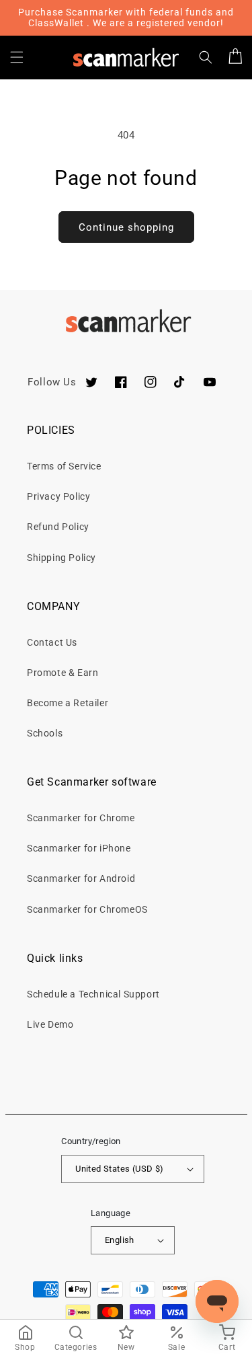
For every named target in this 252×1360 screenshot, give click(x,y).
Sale (176, 1347)
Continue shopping (126, 227)
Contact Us (52, 642)
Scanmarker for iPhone (79, 848)
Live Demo (50, 1024)
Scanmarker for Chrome (81, 818)
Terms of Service (64, 466)
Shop (25, 1347)
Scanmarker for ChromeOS (87, 909)
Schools (44, 733)
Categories (75, 1347)
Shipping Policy (61, 557)
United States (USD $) (119, 1169)
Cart (226, 1347)
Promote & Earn (62, 672)
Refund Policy (58, 526)
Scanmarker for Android (81, 878)
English (119, 1240)
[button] (17, 57)
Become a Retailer (67, 702)
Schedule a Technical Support (93, 994)
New (126, 1347)
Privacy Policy (58, 496)
